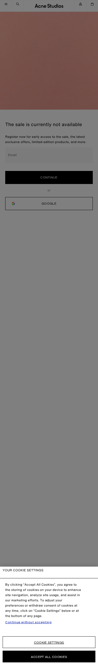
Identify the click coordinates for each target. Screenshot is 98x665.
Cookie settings (49, 642)
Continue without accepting (28, 622)
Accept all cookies (49, 657)
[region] (49, 616)
